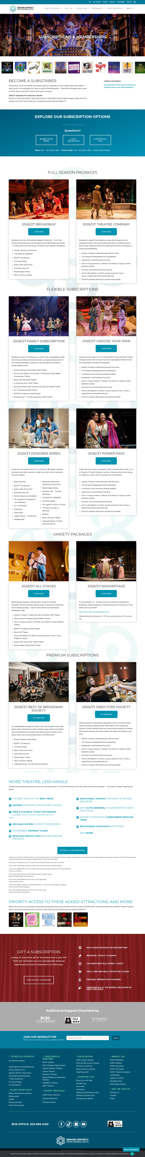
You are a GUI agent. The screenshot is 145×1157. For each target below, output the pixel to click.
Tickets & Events (52, 8)
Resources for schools (85, 1069)
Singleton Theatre (50, 1083)
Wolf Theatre (48, 1086)
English (129, 2)
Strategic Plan (116, 1081)
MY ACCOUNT (97, 2)
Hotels (11, 1099)
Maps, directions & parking (20, 1093)
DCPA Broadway (117, 1060)
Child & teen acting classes (87, 1063)
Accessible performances (19, 1076)
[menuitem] (97, 2)
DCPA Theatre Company (120, 1072)
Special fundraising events (87, 1092)
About (129, 8)
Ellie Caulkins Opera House (54, 1065)
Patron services (15, 1102)
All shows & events (17, 1061)
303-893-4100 (39, 1124)
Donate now (81, 1083)
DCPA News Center (118, 1084)
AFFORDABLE (30, 830)
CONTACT (112, 2)
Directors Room (49, 1102)
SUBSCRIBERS (121, 2)
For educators (14, 1085)
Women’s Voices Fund (85, 1095)
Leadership (114, 1075)
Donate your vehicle (84, 1099)
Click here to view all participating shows (94, 612)
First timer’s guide (16, 1105)
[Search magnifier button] (90, 2)
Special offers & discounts (20, 1073)
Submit (115, 1038)
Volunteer (80, 1089)
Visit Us (68, 8)
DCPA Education (117, 1066)
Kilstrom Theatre (50, 1074)
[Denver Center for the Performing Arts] (72, 1140)
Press (112, 1099)
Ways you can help (84, 1080)
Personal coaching (84, 1066)
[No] (142, 1154)
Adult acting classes (85, 1060)
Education (81, 8)
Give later (80, 1086)
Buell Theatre (48, 1062)
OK (132, 1154)
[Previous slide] (2, 67)
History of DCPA (117, 1078)
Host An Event (114, 8)
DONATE (105, 2)
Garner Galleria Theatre (52, 1068)
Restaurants (14, 1096)
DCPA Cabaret (116, 1063)
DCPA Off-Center (117, 1069)
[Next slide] (142, 67)
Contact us (114, 1092)
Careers (113, 1095)
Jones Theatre (49, 1071)
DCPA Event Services (51, 1095)
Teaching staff (82, 1072)
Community (97, 8)
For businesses (15, 1082)
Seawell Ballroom (50, 1099)
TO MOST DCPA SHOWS (36, 824)
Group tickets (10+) (17, 1070)
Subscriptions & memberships (21, 1067)
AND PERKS (102, 826)
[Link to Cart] (134, 2)
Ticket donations (16, 1079)
